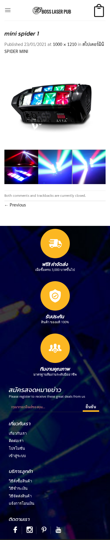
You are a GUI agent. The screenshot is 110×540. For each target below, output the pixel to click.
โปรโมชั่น (17, 448)
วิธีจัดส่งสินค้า (20, 496)
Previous (15, 204)
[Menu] (7, 10)
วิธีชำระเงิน (18, 488)
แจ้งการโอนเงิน (21, 503)
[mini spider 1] (55, 122)
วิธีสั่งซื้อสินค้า (20, 481)
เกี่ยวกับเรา (18, 433)
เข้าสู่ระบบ (17, 455)
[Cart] (99, 10)
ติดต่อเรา (16, 440)
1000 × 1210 (65, 44)
